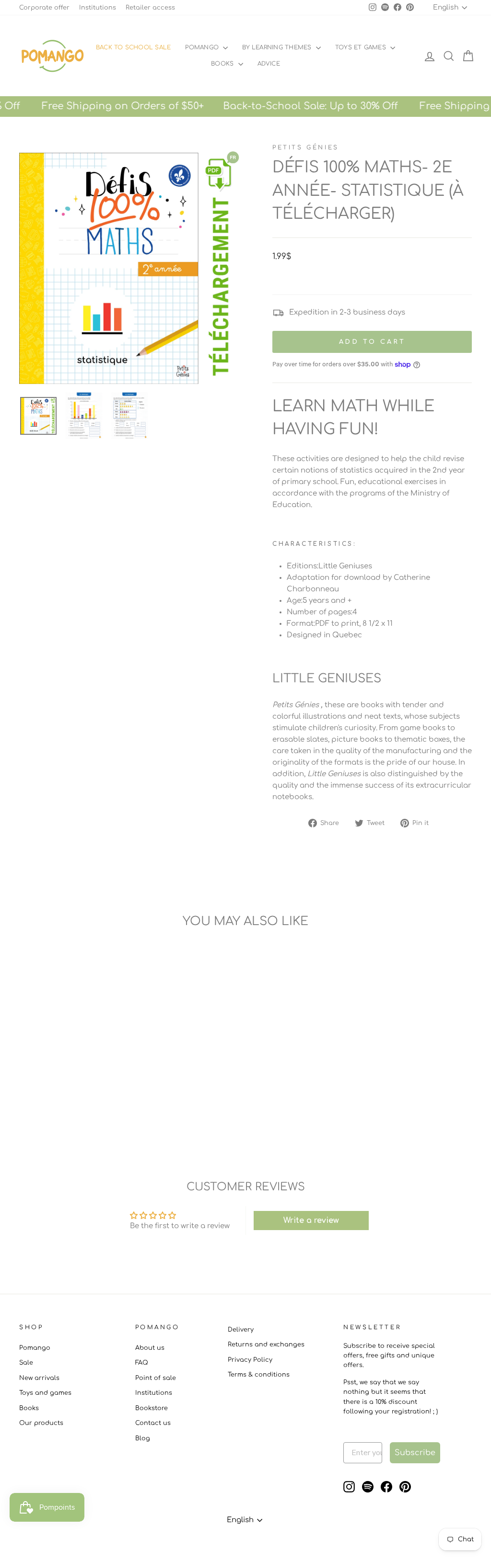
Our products (41, 1423)
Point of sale (155, 1378)
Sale (26, 1362)
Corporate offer (44, 7)
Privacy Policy (250, 1360)
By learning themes (278, 47)
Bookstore (151, 1408)
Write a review (311, 1220)
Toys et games (361, 47)
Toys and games (45, 1393)
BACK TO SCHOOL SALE (133, 47)
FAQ (141, 1362)
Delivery (241, 1329)
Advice (268, 63)
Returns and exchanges (266, 1344)
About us (149, 1348)
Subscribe (415, 1452)
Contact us (153, 1423)
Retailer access (150, 7)
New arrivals (39, 1378)
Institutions (97, 7)
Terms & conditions (259, 1374)
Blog (142, 1438)
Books (223, 63)
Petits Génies (305, 147)
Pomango (203, 47)
